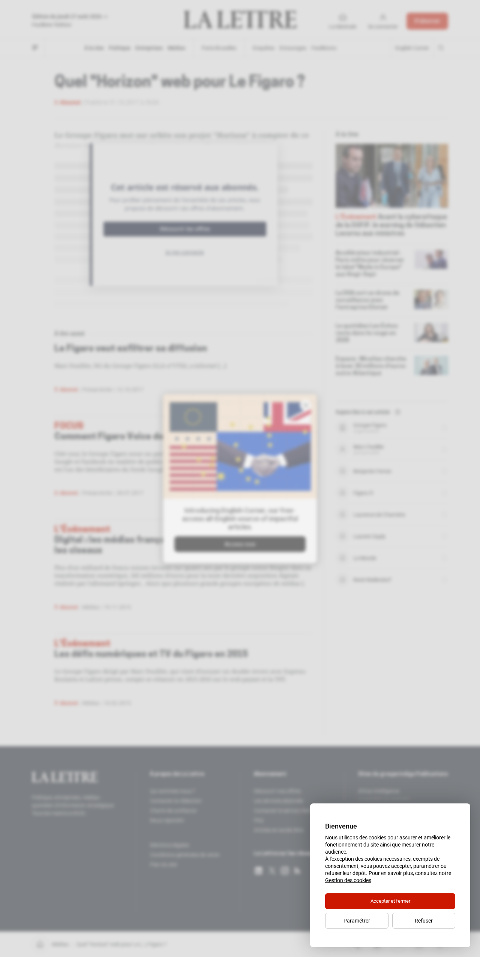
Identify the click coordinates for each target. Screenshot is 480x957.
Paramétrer (357, 921)
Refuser (424, 921)
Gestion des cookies (348, 880)
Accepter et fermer (390, 901)
